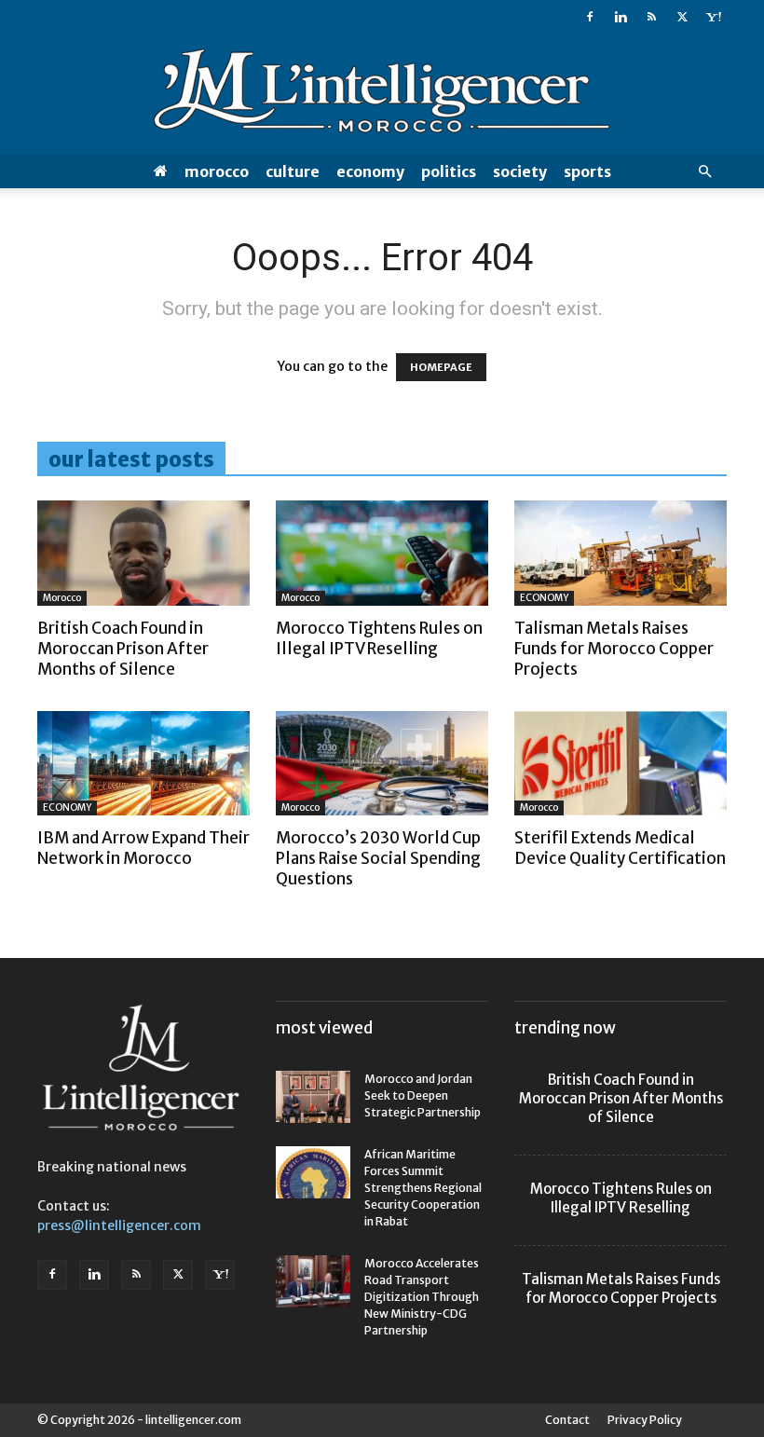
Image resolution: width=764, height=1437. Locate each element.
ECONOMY (370, 171)
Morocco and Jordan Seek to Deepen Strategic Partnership (422, 1095)
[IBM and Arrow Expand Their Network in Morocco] (143, 763)
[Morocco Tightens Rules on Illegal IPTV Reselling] (382, 553)
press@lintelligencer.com (119, 1225)
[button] (704, 172)
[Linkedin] (620, 17)
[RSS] (651, 17)
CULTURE (293, 171)
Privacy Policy (644, 1420)
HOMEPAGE (441, 367)
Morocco (216, 171)
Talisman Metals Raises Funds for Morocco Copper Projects (614, 648)
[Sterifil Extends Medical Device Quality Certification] (620, 763)
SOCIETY (520, 171)
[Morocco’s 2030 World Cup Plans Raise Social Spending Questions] (382, 763)
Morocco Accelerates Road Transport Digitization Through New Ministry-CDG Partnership (421, 1296)
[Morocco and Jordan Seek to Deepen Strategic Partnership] (313, 1097)
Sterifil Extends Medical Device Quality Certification (620, 848)
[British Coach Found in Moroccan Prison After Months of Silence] (143, 553)
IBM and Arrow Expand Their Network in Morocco (143, 848)
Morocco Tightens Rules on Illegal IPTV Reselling (379, 638)
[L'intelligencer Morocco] (382, 95)
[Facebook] (590, 17)
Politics (448, 171)
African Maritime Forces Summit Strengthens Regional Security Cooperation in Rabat (423, 1187)
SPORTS (587, 171)
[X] (682, 17)
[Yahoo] (713, 17)
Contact (567, 1420)
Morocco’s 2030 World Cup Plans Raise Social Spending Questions (378, 858)
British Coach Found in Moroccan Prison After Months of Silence (123, 648)
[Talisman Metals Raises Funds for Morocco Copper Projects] (620, 553)
